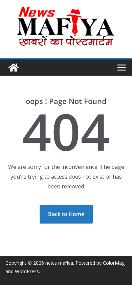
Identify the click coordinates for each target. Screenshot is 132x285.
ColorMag (114, 263)
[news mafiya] (13, 67)
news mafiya (59, 263)
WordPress (27, 271)
